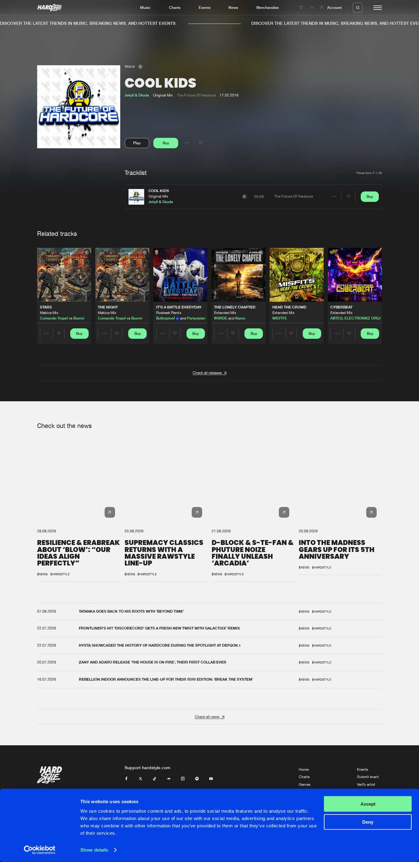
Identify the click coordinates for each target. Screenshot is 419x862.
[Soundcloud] (169, 779)
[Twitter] (140, 779)
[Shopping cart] (311, 7)
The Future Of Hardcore (196, 95)
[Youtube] (211, 779)
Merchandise (267, 7)
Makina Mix (49, 313)
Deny (367, 821)
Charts (174, 7)
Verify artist (366, 784)
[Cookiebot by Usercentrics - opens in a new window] (40, 850)
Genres (304, 784)
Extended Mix (225, 313)
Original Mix (158, 196)
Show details (94, 850)
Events (204, 7)
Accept (367, 804)
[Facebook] (126, 779)
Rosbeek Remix (168, 313)
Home (304, 769)
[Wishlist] (301, 7)
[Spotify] (197, 779)
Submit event (368, 777)
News (233, 7)
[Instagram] (183, 779)
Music (145, 7)
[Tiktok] (154, 779)
